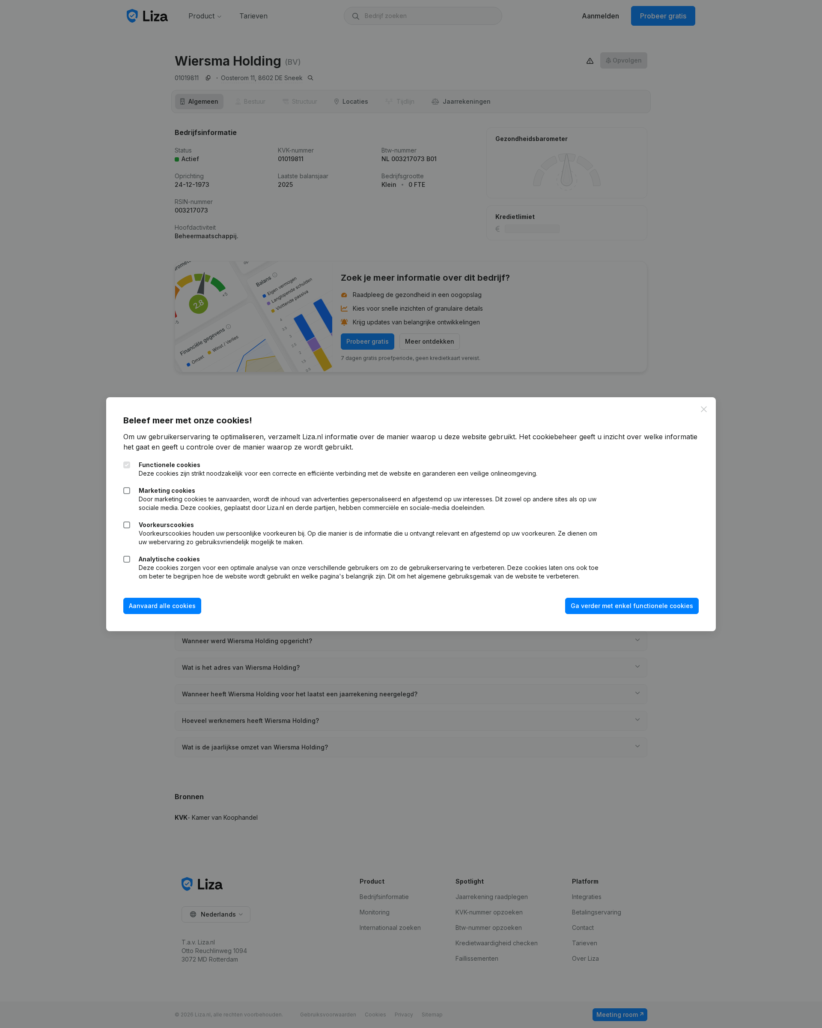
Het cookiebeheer (548, 436)
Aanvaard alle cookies (162, 605)
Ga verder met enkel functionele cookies (632, 605)
